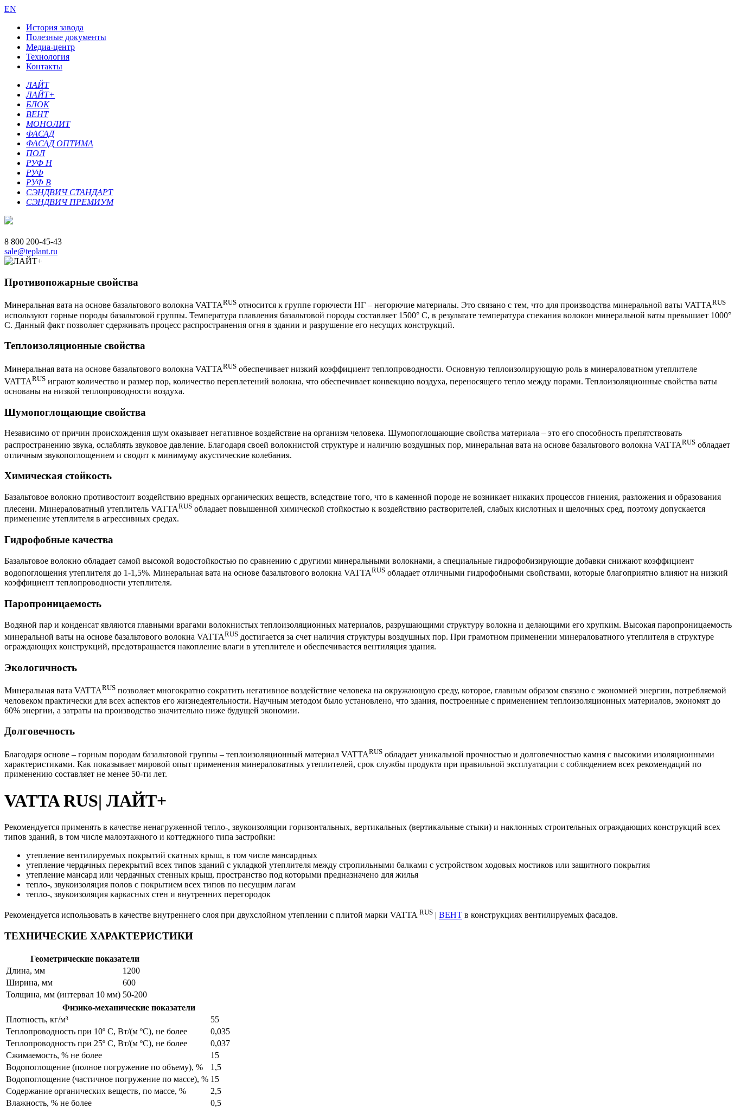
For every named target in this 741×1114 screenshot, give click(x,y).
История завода (55, 27)
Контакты (44, 66)
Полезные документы (66, 37)
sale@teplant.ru (31, 251)
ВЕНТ (450, 915)
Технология (47, 56)
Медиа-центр (50, 46)
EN (10, 9)
